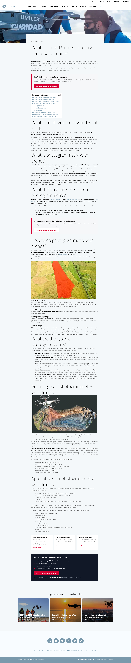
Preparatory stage (39, 105)
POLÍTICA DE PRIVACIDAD (85, 660)
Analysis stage (38, 110)
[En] (9, 6)
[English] (101, 6)
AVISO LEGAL (96, 660)
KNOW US (101, 1)
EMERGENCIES (93, 6)
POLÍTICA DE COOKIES (107, 660)
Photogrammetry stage (40, 108)
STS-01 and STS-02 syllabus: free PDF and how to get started (32, 616)
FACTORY (74, 6)
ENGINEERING (65, 6)
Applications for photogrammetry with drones (45, 116)
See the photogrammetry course (46, 86)
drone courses (63, 254)
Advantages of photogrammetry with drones (45, 114)
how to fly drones (55, 199)
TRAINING (43, 6)
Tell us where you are (55, 577)
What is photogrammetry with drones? (43, 99)
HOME (94, 1)
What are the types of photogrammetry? (44, 112)
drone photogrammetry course (60, 257)
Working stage (38, 107)
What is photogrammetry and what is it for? (45, 97)
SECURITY (83, 6)
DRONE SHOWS (32, 6)
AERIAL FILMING (53, 6)
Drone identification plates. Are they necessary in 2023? (64, 616)
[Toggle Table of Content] (58, 95)
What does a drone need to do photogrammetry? (46, 101)
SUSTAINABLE (125, 1)
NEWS (109, 1)
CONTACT (116, 1)
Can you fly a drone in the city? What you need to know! (95, 616)
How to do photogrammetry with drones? (44, 103)
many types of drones (72, 199)
